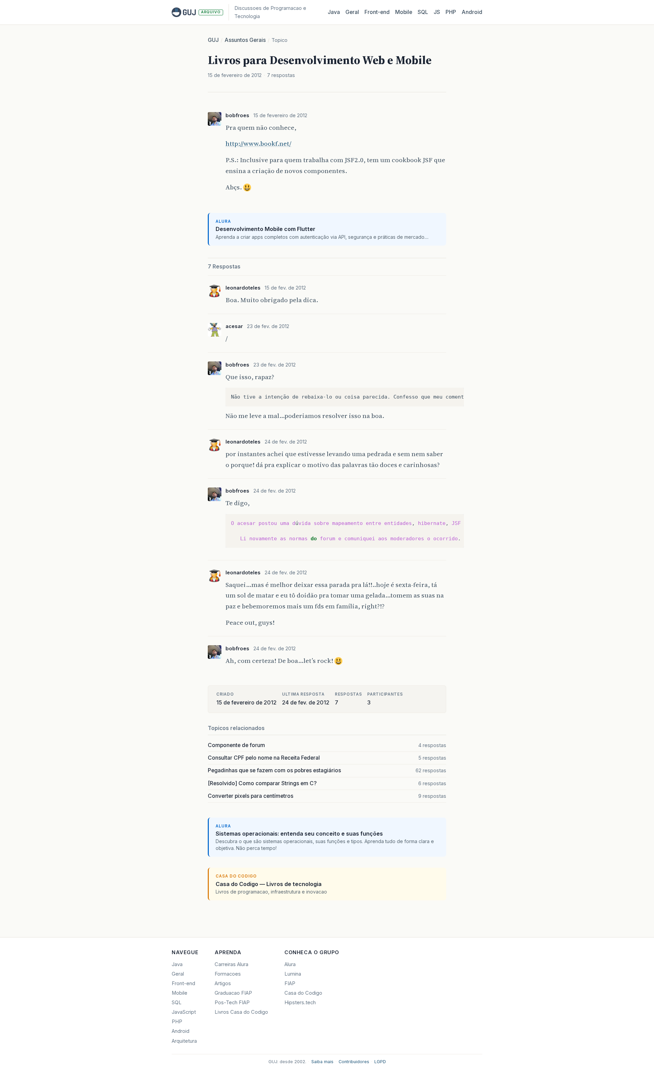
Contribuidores (354, 1061)
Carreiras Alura (231, 964)
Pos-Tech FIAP (232, 1002)
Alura (290, 964)
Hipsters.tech (300, 1002)
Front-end (183, 983)
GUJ (213, 40)
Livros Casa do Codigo (241, 1012)
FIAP (289, 983)
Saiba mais (322, 1061)
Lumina (292, 974)
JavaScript (184, 1012)
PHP (451, 12)
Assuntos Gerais (245, 40)
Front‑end (377, 12)
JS (437, 12)
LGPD (380, 1061)
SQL (423, 12)
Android (472, 12)
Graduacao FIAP (233, 993)
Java (334, 12)
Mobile (403, 12)
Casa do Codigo (303, 993)
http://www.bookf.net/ (258, 143)
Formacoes (228, 974)
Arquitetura (184, 1041)
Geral (352, 12)
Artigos (223, 983)
